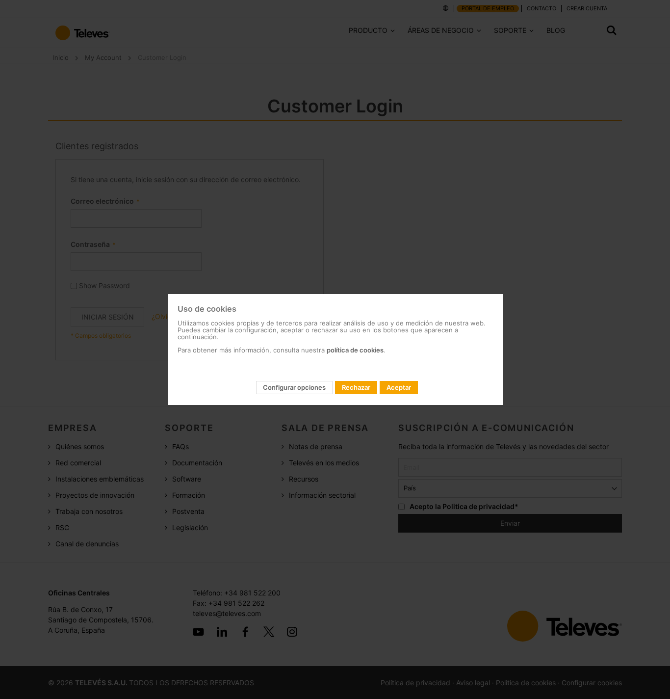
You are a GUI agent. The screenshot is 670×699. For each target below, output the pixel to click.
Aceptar (399, 387)
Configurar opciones (294, 387)
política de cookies (355, 350)
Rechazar (356, 387)
